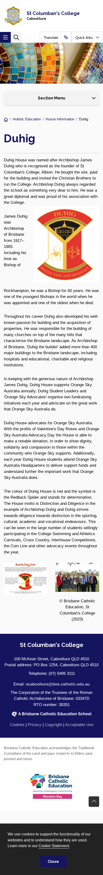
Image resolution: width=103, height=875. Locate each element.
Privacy (34, 724)
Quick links (84, 38)
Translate (51, 38)
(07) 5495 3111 (62, 673)
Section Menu (51, 98)
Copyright (53, 724)
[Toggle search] (16, 37)
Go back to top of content (94, 801)
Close (53, 861)
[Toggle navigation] (5, 37)
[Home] (6, 120)
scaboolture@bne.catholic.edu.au (58, 684)
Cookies (17, 724)
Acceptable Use (79, 724)
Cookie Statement (54, 846)
